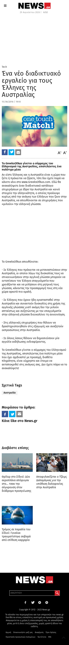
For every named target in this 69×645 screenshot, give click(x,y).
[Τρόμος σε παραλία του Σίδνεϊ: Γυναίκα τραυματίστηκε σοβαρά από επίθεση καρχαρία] (17, 515)
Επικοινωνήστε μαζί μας (23, 632)
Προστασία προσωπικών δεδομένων (20, 637)
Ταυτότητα (42, 637)
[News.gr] (34, 6)
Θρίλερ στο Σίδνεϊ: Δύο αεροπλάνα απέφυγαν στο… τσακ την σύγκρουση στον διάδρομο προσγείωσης (16, 483)
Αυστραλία (10, 392)
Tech (4, 66)
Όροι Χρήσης (51, 632)
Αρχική (8, 632)
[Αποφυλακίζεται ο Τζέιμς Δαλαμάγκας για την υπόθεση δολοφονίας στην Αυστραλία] (51, 462)
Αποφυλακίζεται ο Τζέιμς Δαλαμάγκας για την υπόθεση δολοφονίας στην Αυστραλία (51, 482)
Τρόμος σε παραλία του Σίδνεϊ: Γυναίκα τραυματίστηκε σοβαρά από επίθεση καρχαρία (16, 535)
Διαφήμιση (39, 632)
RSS (49, 637)
